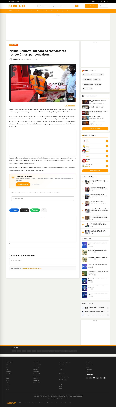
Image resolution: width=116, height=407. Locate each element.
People (7, 376)
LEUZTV (60, 371)
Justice (23, 11)
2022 (34, 351)
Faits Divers (13, 44)
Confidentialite (89, 369)
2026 (14, 351)
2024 (24, 351)
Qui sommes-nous (90, 365)
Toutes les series (95, 128)
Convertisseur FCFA (37, 365)
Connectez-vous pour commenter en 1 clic (31, 268)
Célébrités (52, 11)
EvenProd (61, 369)
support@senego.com (77, 396)
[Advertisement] (58, 28)
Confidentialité (65, 398)
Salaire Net (35, 369)
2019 (49, 351)
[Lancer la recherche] (76, 6)
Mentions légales (56, 398)
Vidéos (69, 11)
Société (17, 11)
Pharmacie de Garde (37, 374)
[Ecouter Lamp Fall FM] (107, 166)
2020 (44, 351)
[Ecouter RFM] (107, 141)
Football (8, 380)
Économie (45, 11)
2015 (69, 351)
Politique (11, 11)
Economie (8, 371)
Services (101, 11)
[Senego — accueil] (17, 6)
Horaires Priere (36, 371)
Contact (87, 367)
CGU (87, 371)
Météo (106, 11)
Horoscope (35, 378)
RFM (60, 382)
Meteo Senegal (36, 367)
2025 (19, 351)
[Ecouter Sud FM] (107, 151)
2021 (39, 351)
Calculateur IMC (36, 376)
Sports (63, 11)
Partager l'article (36, 184)
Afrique (38, 11)
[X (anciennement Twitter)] (102, 1)
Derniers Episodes (63, 365)
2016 (64, 351)
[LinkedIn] (101, 378)
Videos (7, 387)
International (31, 11)
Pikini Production (62, 374)
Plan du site (50, 398)
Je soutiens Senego (23, 184)
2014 (75, 351)
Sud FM (60, 386)
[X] (90, 378)
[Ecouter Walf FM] (107, 156)
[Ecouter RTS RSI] (107, 161)
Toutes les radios (95, 171)
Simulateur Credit (36, 380)
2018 (54, 351)
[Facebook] (99, 1)
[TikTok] (107, 1)
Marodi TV (61, 367)
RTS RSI (60, 388)
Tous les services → (37, 382)
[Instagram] (97, 378)
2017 (59, 351)
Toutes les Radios (63, 380)
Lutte (7, 382)
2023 (29, 351)
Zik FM (60, 384)
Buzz (58, 11)
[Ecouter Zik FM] (107, 146)
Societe (7, 367)
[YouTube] (104, 1)
